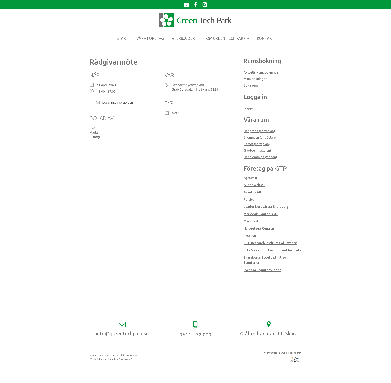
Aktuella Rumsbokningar (262, 72)
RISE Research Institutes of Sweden (270, 243)
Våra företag (150, 38)
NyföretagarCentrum (259, 228)
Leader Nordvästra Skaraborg (266, 207)
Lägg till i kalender (117, 103)
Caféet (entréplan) (257, 144)
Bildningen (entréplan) (188, 84)
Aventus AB (252, 192)
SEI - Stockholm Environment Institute (272, 250)
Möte (175, 113)
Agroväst (250, 178)
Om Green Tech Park (226, 38)
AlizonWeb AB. (126, 359)
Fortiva (249, 199)
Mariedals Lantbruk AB (261, 214)
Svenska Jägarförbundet (262, 270)
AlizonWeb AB (254, 185)
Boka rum (251, 85)
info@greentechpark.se (122, 333)
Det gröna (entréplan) (259, 131)
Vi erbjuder (183, 38)
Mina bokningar (255, 79)
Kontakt (265, 38)
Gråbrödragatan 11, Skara (269, 333)
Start (122, 38)
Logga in (250, 108)
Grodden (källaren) (257, 150)
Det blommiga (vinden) (260, 157)
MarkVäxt (251, 221)
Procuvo (250, 236)
